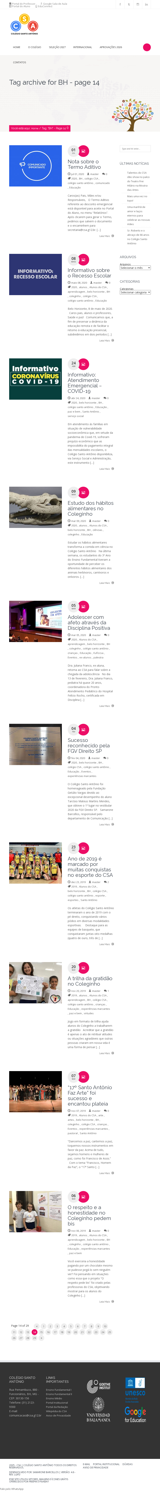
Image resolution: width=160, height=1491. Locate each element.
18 (61, 1332)
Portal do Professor (23, 3)
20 (75, 1332)
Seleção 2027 (57, 47)
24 (102, 1332)
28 (27, 1338)
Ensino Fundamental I (58, 1390)
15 (41, 1332)
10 (105, 1326)
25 (109, 1332)
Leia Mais (104, 236)
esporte (100, 895)
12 (21, 1332)
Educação (75, 187)
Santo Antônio (90, 411)
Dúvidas (127, 1464)
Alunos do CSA (98, 287)
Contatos (19, 62)
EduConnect (45, 6)
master (94, 174)
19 (68, 1332)
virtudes (89, 1013)
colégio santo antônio (80, 183)
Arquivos (125, 264)
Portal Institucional (57, 1402)
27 (21, 1338)
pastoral (73, 1133)
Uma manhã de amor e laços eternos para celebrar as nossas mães (138, 215)
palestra (98, 657)
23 (96, 1332)
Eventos (72, 657)
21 (82, 1332)
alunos (83, 287)
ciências (97, 530)
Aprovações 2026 (111, 47)
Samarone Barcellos (45, 1472)
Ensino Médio (54, 1398)
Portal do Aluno (21, 6)
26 (14, 1338)
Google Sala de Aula (55, 3)
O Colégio (34, 47)
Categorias (126, 289)
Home (16, 47)
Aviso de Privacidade (58, 1415)
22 (89, 1332)
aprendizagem (76, 291)
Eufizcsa (98, 653)
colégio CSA (91, 178)
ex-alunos (85, 657)
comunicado (102, 183)
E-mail (86, 1464)
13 (27, 1332)
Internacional (82, 47)
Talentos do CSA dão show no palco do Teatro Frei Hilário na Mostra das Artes (138, 181)
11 (14, 1332)
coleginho (75, 296)
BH (80, 178)
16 (48, 1332)
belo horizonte (96, 291)
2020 (74, 178)
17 (55, 1332)
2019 (74, 886)
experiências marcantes (82, 776)
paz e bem (74, 411)
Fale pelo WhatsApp (12, 1489)
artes (71, 1120)
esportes (73, 900)
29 (34, 1338)
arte (100, 1115)
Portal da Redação (57, 1407)
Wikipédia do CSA (56, 1411)
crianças (73, 653)
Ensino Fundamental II (59, 1394)
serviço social (76, 416)
